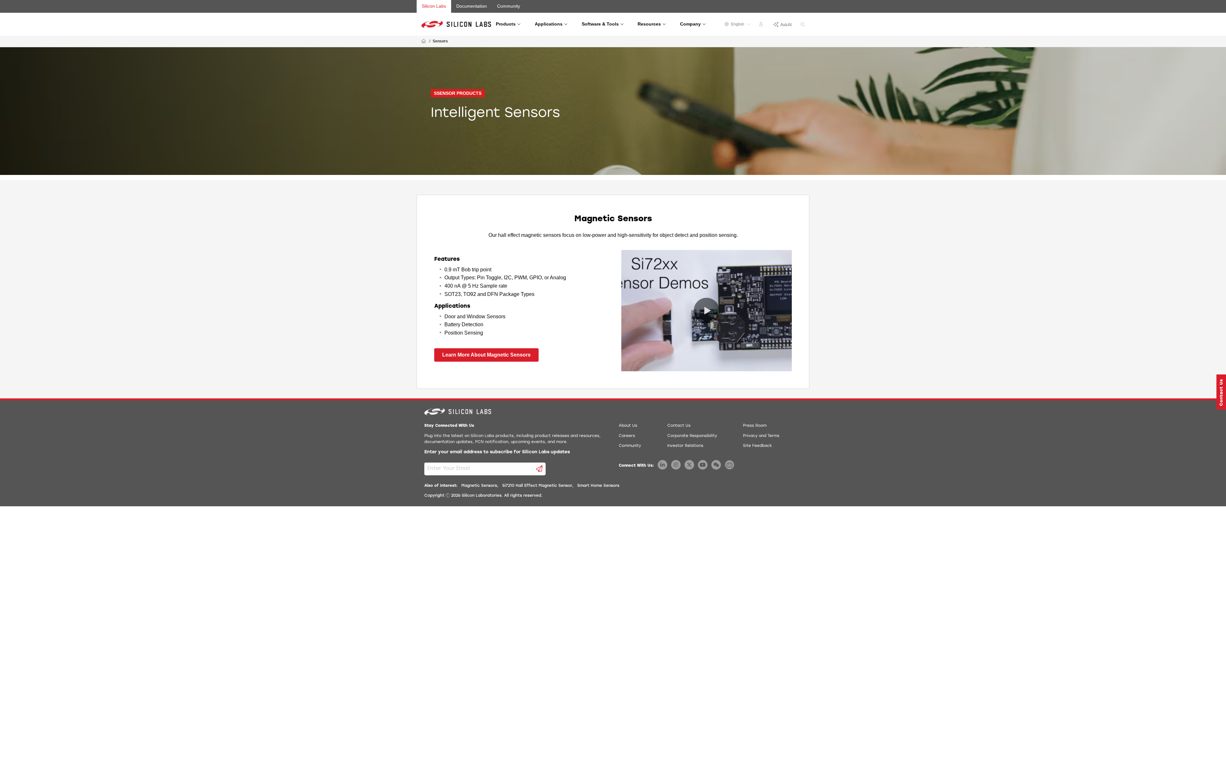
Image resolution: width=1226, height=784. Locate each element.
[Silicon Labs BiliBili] (729, 465)
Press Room (755, 426)
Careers (627, 436)
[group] (613, 111)
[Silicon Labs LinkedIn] (662, 465)
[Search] (803, 24)
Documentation (471, 6)
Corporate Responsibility (692, 436)
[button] (627, 365)
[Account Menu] (761, 25)
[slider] (634, 365)
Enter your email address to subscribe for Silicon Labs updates (497, 452)
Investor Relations (685, 446)
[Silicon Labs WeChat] (716, 465)
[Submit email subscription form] (539, 469)
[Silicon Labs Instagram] (676, 465)
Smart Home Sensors (598, 486)
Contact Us (679, 426)
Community (508, 6)
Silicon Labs (434, 6)
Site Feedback (757, 446)
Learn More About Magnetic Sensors (486, 355)
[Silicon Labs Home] (423, 41)
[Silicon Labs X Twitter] (689, 465)
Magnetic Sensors (479, 486)
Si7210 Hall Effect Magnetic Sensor (537, 486)
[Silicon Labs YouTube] (703, 465)
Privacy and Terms (761, 436)
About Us (628, 426)
